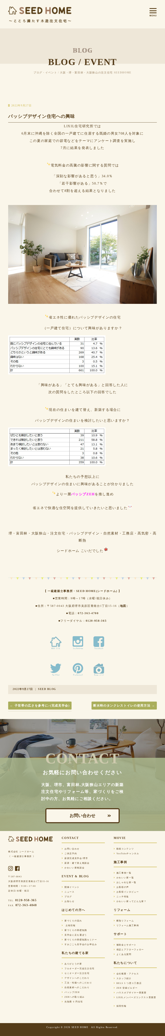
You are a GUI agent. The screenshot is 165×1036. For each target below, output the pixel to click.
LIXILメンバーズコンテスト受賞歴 (136, 997)
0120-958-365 (96, 620)
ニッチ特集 (122, 896)
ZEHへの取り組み (74, 997)
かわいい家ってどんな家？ (131, 901)
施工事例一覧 (123, 873)
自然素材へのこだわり (76, 987)
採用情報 (121, 1006)
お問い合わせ (82, 816)
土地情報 (69, 925)
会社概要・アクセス (127, 973)
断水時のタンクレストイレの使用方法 (124, 705)
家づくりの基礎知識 (75, 930)
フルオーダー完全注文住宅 (79, 968)
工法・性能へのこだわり (78, 983)
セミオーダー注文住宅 (76, 973)
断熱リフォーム (125, 921)
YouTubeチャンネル (127, 853)
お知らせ (69, 901)
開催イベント (71, 887)
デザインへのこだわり (76, 978)
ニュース (69, 892)
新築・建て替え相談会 (76, 863)
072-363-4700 (88, 613)
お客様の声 (122, 887)
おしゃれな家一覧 (126, 882)
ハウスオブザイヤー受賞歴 (131, 992)
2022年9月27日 (23, 689)
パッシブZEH (71, 992)
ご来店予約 (70, 853)
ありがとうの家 (73, 964)
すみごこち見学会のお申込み (80, 944)
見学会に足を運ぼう (75, 935)
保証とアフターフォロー (130, 949)
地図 (123, 605)
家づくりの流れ (73, 921)
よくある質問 (123, 954)
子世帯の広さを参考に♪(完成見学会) (40, 705)
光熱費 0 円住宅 (73, 1001)
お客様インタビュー (127, 892)
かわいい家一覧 (125, 877)
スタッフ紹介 (123, 978)
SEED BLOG (47, 689)
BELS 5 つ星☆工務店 (129, 983)
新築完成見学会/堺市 (76, 858)
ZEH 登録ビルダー (127, 988)
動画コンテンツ (125, 849)
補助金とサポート (126, 945)
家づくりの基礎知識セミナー (80, 939)
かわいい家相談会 (74, 868)
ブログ (68, 896)
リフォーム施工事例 (127, 925)
